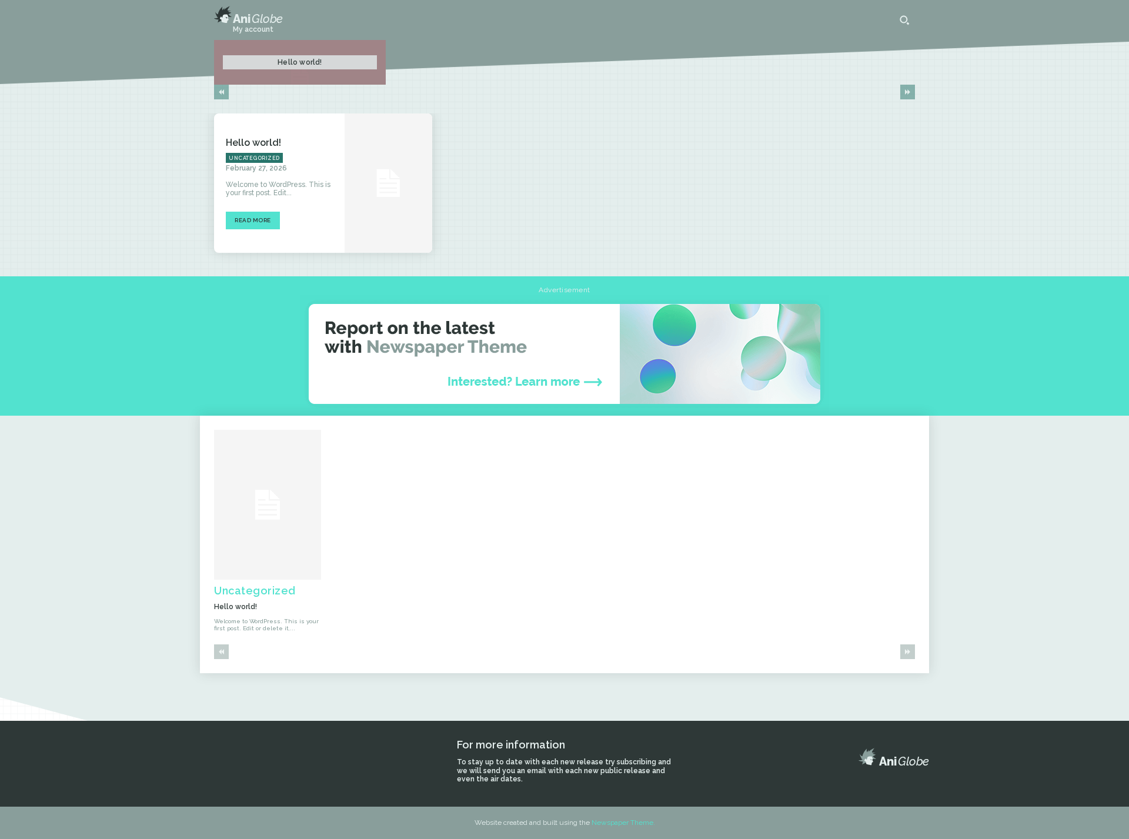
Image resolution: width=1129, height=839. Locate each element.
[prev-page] (221, 92)
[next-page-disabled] (907, 92)
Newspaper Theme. (623, 822)
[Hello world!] (388, 183)
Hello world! (300, 62)
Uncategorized (254, 158)
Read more (253, 220)
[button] (904, 20)
